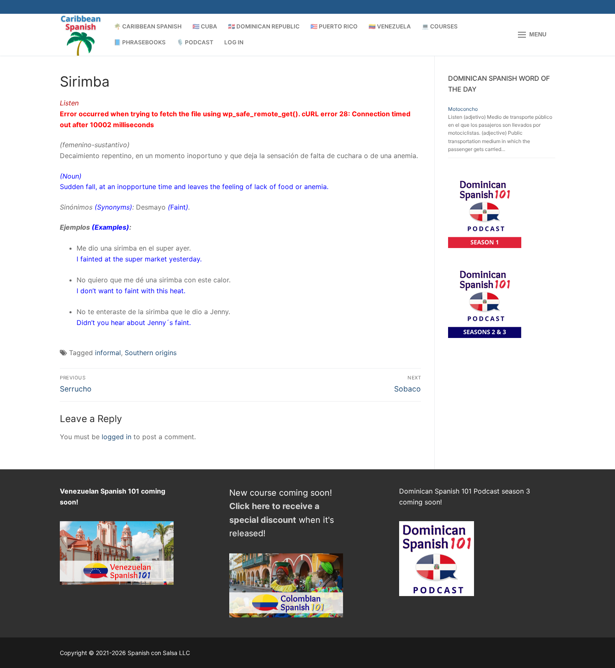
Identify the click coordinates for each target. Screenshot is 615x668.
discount (278, 520)
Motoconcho (463, 109)
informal (108, 352)
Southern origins (151, 352)
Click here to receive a (274, 506)
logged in (116, 437)
